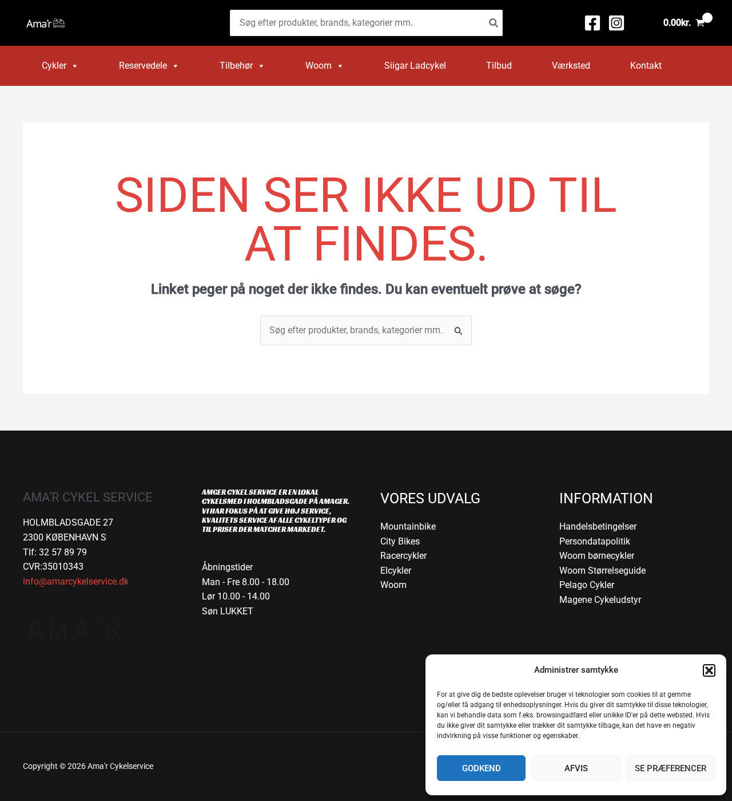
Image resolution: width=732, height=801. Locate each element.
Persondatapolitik (594, 541)
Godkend (481, 768)
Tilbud (499, 65)
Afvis (576, 768)
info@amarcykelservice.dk (76, 581)
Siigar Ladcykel (415, 65)
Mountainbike (408, 526)
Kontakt (646, 65)
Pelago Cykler (586, 584)
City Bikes (400, 541)
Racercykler (403, 555)
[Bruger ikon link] (641, 23)
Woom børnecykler (596, 555)
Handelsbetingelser (597, 526)
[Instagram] (616, 22)
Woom (318, 65)
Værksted (571, 65)
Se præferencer (670, 768)
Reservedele (143, 65)
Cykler (54, 65)
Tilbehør (236, 65)
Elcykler (395, 570)
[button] (709, 670)
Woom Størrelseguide (602, 570)
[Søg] (494, 23)
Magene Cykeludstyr (600, 599)
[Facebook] (592, 22)
